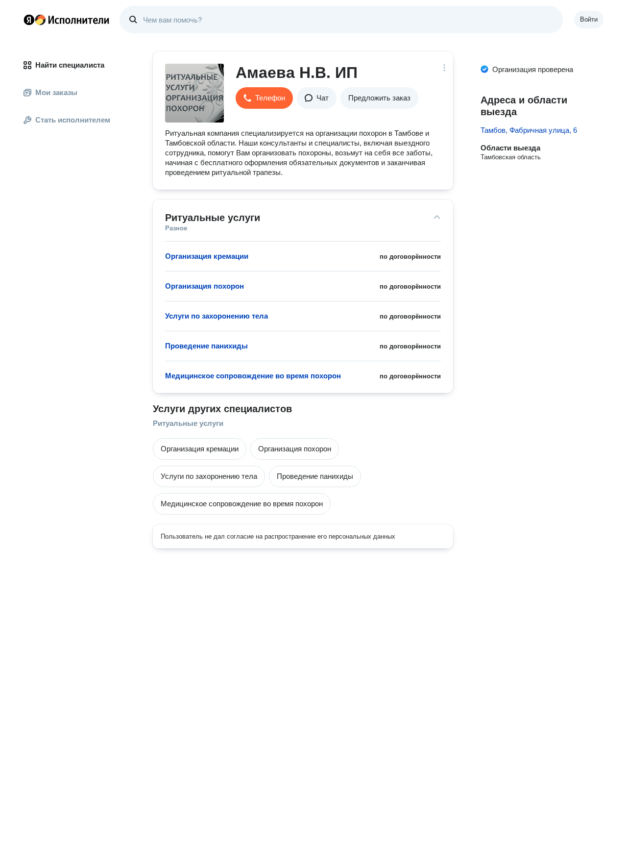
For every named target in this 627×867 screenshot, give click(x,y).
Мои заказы (56, 92)
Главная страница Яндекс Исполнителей (67, 19)
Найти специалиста (69, 65)
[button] (264, 98)
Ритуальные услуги (188, 423)
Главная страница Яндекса (29, 19)
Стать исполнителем (72, 120)
